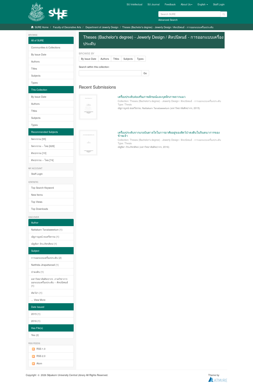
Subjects (35, 75)
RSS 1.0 (40, 348)
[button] (186, 4)
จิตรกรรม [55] (38, 139)
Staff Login (37, 173)
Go (145, 73)
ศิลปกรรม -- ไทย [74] (42, 160)
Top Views (36, 201)
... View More (38, 299)
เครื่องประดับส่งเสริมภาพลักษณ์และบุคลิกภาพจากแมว (152, 96)
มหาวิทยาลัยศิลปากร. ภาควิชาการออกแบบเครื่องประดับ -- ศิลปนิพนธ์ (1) (49, 282)
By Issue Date (38, 54)
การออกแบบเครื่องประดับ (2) (46, 257)
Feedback (170, 4)
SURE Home (42, 27)
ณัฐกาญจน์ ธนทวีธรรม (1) (45, 236)
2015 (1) (35, 314)
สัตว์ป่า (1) (36, 292)
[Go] (223, 14)
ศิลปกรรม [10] (38, 153)
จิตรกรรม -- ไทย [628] (43, 146)
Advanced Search (168, 19)
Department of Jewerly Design (102, 27)
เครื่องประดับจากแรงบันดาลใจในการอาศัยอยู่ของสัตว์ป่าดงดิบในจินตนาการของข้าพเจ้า (169, 134)
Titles (34, 68)
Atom (39, 363)
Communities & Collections (45, 47)
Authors (35, 61)
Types (34, 82)
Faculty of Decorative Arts (67, 27)
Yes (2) (35, 335)
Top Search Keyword (42, 187)
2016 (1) (35, 321)
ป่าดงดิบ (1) (37, 272)
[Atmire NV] (217, 379)
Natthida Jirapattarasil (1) (45, 264)
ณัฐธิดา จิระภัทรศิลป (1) (44, 243)
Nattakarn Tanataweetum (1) (46, 229)
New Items (37, 194)
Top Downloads (39, 208)
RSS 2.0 (40, 356)
